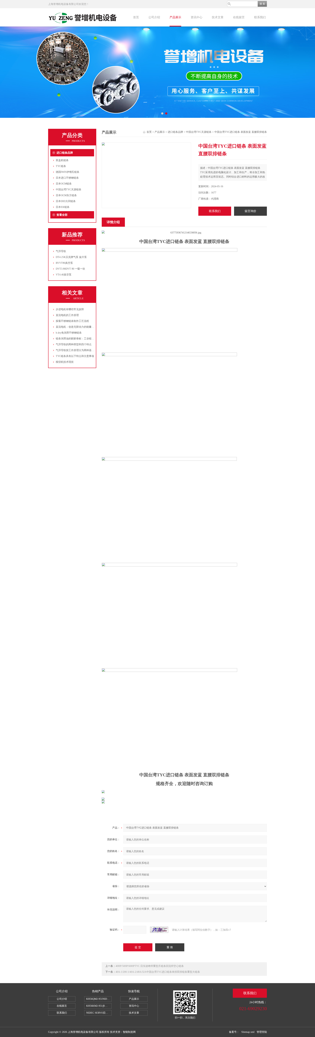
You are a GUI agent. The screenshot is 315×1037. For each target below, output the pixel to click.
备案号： (234, 1032)
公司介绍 (154, 17)
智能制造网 (129, 1032)
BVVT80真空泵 (64, 263)
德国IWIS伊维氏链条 (67, 172)
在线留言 (239, 17)
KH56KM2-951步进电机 (99, 1005)
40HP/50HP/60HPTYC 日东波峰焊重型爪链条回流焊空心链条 (150, 966)
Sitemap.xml (247, 1032)
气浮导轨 (61, 251)
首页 (136, 17)
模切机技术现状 (65, 362)
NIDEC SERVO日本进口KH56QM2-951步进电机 (99, 1012)
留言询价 (250, 211)
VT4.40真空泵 (63, 274)
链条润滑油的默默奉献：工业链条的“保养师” (81, 338)
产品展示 (175, 17)
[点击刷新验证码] (159, 930)
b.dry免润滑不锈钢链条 (69, 332)
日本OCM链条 (64, 183)
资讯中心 (196, 17)
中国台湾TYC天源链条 (68, 189)
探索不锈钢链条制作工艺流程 (72, 321)
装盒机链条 (62, 160)
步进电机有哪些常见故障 (70, 309)
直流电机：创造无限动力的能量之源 (76, 327)
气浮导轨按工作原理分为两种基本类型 (77, 350)
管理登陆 (262, 1032)
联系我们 (260, 17)
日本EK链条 (62, 207)
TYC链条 (61, 166)
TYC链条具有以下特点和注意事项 (75, 356)
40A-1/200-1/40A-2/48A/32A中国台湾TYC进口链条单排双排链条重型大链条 (158, 972)
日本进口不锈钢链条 (67, 177)
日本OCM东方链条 (66, 195)
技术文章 (217, 17)
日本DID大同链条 (66, 201)
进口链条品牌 (65, 152)
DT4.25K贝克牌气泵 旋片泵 (71, 257)
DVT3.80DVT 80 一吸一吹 (70, 268)
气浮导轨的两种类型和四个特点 (74, 344)
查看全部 (62, 214)
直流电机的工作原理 (67, 315)
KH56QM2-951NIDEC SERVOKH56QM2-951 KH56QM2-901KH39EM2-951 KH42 (99, 999)
